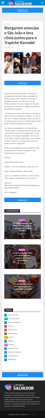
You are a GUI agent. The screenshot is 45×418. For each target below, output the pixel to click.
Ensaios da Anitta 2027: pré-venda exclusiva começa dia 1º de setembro (23, 256)
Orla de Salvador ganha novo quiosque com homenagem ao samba (22, 286)
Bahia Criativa (31, 414)
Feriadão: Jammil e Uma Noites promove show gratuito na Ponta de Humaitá (22, 227)
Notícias (7, 24)
